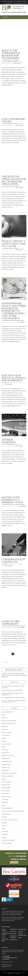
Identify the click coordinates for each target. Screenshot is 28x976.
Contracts (5, 444)
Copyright (4, 741)
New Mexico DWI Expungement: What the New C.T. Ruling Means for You (13, 693)
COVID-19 (21, 320)
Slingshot (15, 973)
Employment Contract (6, 764)
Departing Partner (5, 752)
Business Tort (5, 729)
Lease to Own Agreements (11, 622)
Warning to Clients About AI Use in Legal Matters (12, 690)
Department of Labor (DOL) (7, 755)
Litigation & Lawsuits (6, 796)
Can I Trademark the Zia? (13, 120)
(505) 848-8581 (6, 956)
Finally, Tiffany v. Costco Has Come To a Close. (14, 244)
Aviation (3, 715)
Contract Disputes (5, 735)
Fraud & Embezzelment (7, 782)
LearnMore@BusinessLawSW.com (10, 957)
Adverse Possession (9, 441)
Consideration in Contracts (13, 560)
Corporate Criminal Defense (5, 939)
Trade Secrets (5, 834)
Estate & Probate (5, 770)
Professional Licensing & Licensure (9, 819)
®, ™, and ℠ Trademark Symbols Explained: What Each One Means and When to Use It (14, 701)
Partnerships (4, 817)
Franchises (4, 779)
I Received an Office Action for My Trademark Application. (14, 180)
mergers (3, 805)
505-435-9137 (6, 959)
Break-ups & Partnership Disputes (9, 720)
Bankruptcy (4, 717)
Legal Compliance (5, 793)
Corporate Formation (6, 744)
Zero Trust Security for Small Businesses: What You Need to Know (13, 686)
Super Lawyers (5, 831)
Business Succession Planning (8, 723)
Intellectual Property (14, 60)
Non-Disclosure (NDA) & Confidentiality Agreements (13, 811)
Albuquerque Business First (8, 712)
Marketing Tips (5, 802)
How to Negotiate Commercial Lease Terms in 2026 (13, 697)
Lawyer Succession (6, 790)
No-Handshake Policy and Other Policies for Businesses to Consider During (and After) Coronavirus (14, 311)
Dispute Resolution (12, 444)
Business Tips (6, 60)
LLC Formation (16, 504)
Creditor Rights (5, 749)
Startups (22, 504)
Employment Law (5, 767)
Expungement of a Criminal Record (9, 773)
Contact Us (14, 862)
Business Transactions (14, 320)
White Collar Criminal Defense (8, 840)
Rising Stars (4, 822)
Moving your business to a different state (12, 500)
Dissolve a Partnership (6, 761)
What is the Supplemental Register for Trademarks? (11, 54)
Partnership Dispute (6, 814)
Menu (6, 17)
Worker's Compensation (7, 843)
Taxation (19, 937)
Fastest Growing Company (7, 776)
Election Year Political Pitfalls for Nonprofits (14, 378)
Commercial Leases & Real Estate (6, 933)
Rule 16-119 (4, 825)
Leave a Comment (17, 63)
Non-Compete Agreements (7, 808)
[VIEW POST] (14, 35)
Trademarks (15, 61)
